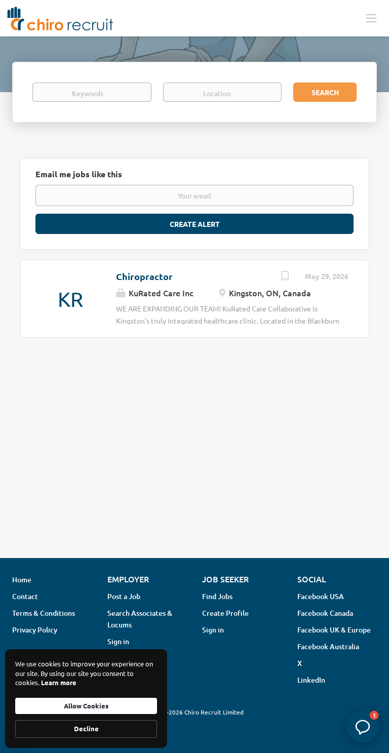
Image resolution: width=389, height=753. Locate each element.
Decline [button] (86, 728)
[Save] (285, 277)
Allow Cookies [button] (86, 705)
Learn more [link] (58, 682)
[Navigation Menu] (371, 17)
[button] (362, 726)
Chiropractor (144, 276)
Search (325, 92)
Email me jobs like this (78, 174)
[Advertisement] (194, 470)
